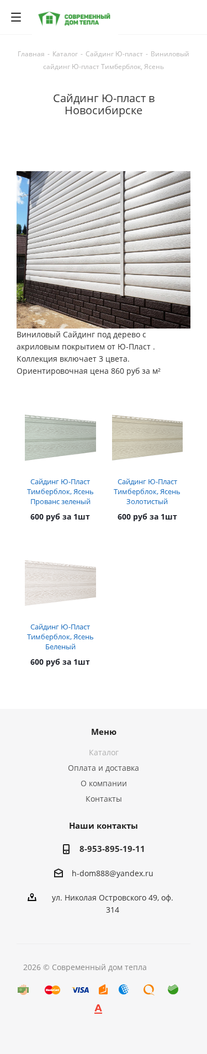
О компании (104, 783)
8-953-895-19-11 (112, 848)
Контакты (104, 798)
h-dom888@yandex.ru (112, 873)
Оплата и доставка (103, 767)
